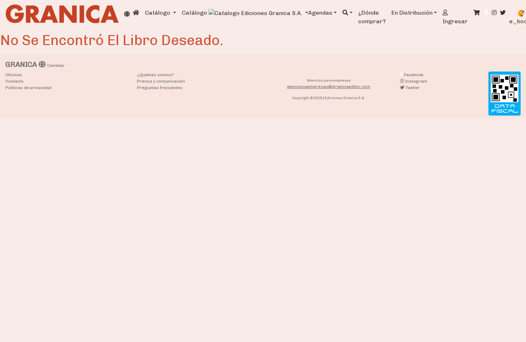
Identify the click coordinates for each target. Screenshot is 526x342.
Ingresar (455, 21)
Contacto (14, 81)
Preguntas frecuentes (159, 87)
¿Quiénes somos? (155, 74)
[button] (347, 13)
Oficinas (13, 74)
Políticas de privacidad (28, 87)
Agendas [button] (320, 12)
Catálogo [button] (158, 12)
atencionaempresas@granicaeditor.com (328, 86)
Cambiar (56, 65)
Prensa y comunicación (161, 81)
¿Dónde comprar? (372, 17)
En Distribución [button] (412, 12)
